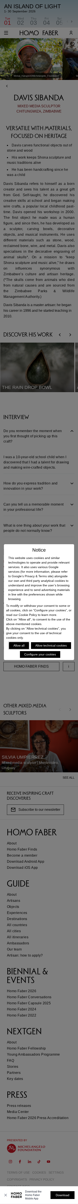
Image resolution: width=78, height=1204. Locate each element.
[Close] (5, 1195)
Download (62, 1195)
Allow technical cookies (51, 645)
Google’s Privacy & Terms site (32, 576)
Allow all (18, 645)
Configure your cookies (40, 654)
